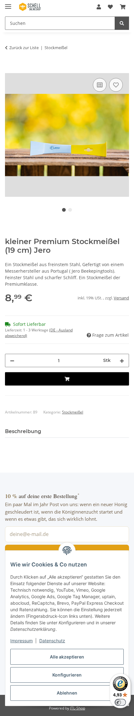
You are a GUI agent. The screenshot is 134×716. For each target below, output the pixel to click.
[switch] (120, 702)
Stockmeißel (72, 412)
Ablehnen (67, 692)
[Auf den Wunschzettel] (116, 85)
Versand (121, 298)
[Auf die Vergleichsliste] (100, 85)
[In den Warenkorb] (10, 69)
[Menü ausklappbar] (8, 4)
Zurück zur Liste (24, 47)
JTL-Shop (77, 708)
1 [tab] (64, 210)
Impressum (21, 640)
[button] (98, 7)
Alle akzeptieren (67, 656)
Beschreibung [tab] (23, 431)
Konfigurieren (67, 674)
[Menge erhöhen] (122, 360)
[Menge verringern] (12, 360)
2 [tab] (70, 210)
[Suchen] (122, 23)
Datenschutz (52, 640)
